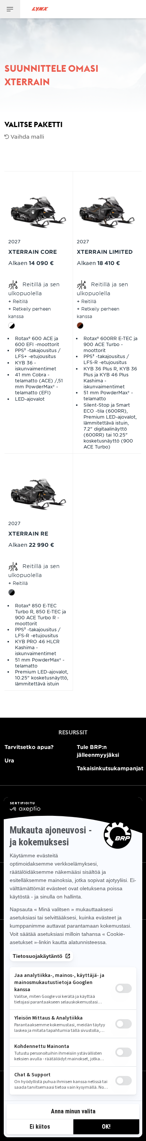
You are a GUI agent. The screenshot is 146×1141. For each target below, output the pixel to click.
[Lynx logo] (40, 9)
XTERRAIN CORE (32, 252)
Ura (9, 760)
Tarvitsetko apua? (29, 747)
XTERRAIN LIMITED (105, 252)
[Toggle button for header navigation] (10, 9)
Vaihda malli (26, 136)
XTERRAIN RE (28, 533)
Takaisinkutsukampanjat (110, 768)
